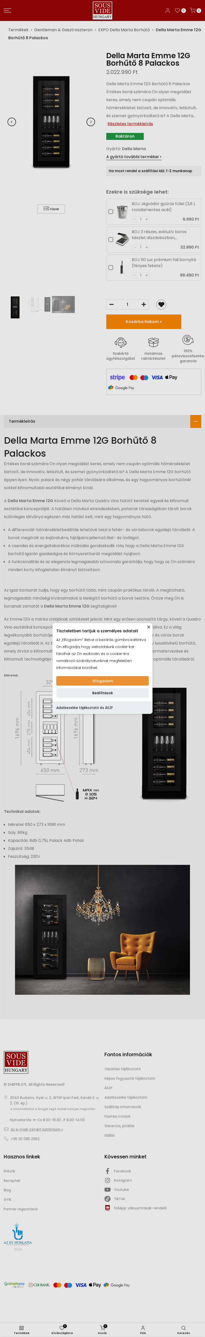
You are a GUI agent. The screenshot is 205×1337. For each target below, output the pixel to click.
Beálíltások (102, 692)
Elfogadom (102, 680)
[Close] (148, 627)
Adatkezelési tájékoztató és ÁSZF (84, 707)
